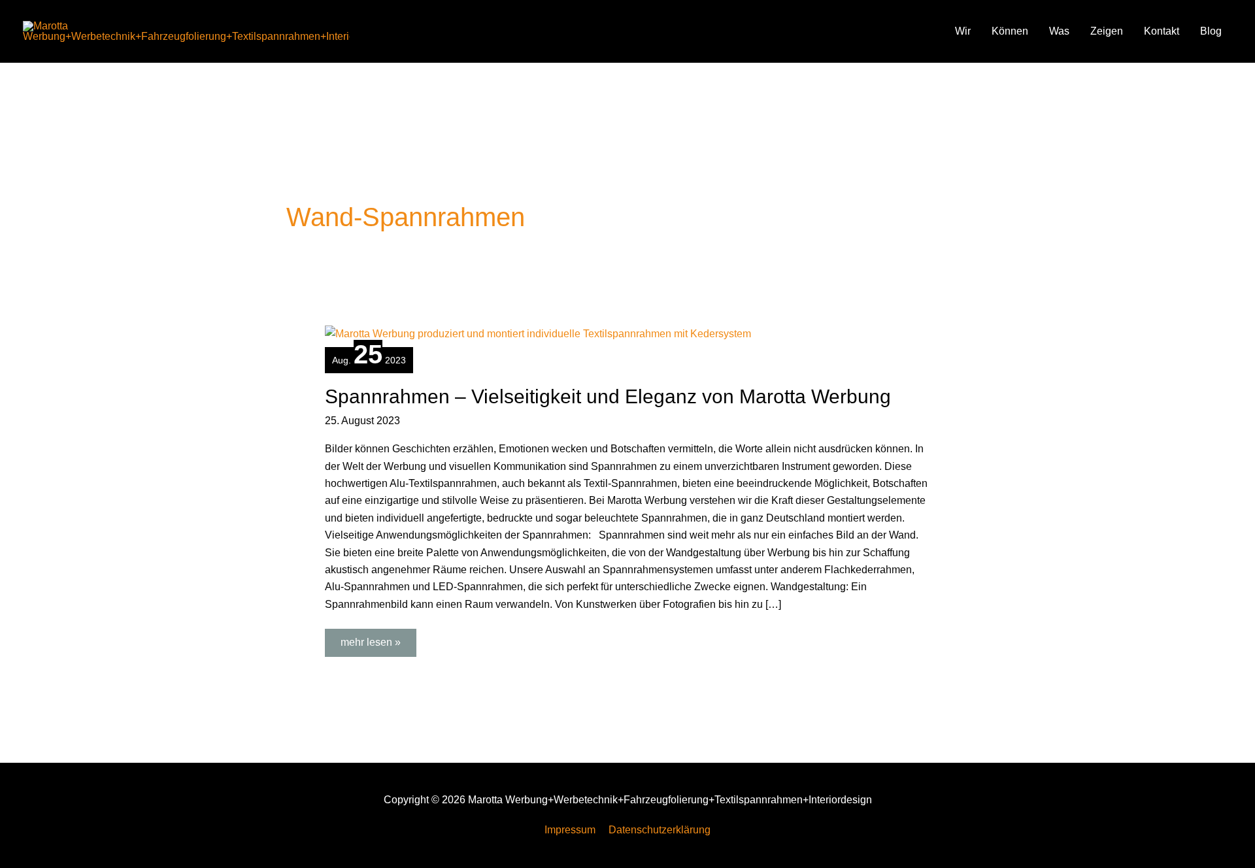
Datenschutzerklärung (660, 829)
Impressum (569, 829)
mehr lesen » (373, 638)
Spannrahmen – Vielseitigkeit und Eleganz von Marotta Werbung (608, 396)
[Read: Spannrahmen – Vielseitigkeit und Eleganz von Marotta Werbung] (538, 333)
